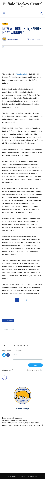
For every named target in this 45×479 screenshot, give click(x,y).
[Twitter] (4, 355)
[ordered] (18, 345)
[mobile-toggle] (4, 13)
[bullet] (21, 345)
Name (15, 354)
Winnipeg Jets (22, 74)
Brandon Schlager (13, 39)
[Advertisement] (22, 449)
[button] (42, 13)
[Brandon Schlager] (5, 39)
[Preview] (22, 58)
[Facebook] (8, 355)
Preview (5, 23)
